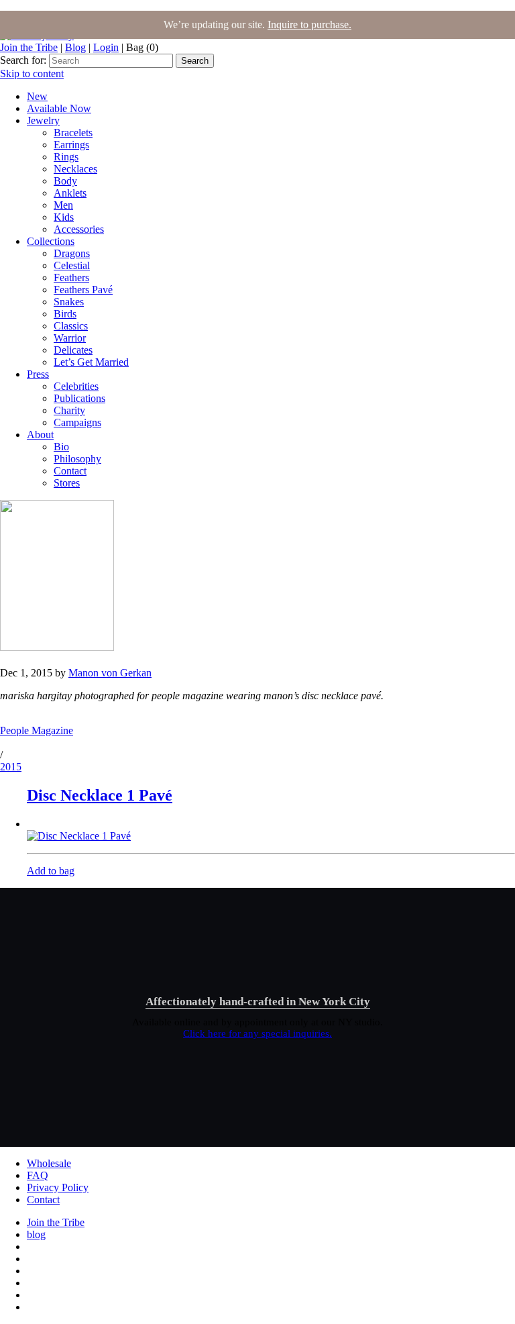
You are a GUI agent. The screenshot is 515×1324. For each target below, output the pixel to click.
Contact (70, 470)
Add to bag (50, 870)
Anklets (70, 193)
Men (63, 205)
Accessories (79, 229)
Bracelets (73, 132)
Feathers (71, 277)
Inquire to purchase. (309, 24)
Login (106, 47)
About (40, 434)
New (37, 96)
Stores (67, 483)
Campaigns (77, 422)
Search (195, 61)
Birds (65, 313)
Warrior (70, 338)
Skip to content (32, 73)
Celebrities (76, 386)
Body (65, 181)
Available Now (59, 108)
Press (38, 374)
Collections (50, 241)
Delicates (73, 350)
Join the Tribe (29, 47)
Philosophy (77, 458)
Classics (71, 326)
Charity (69, 410)
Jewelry (43, 120)
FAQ (37, 1175)
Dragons (72, 253)
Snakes (69, 301)
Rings (66, 156)
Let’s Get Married (91, 362)
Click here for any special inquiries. (257, 1033)
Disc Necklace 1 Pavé (99, 795)
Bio (61, 446)
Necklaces (75, 168)
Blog (75, 47)
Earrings (71, 144)
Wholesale (49, 1163)
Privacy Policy (58, 1187)
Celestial (72, 265)
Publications (79, 398)
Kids (64, 217)
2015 (10, 766)
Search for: (23, 60)
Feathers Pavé (83, 289)
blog (36, 1234)
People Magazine (36, 730)
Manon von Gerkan (110, 672)
